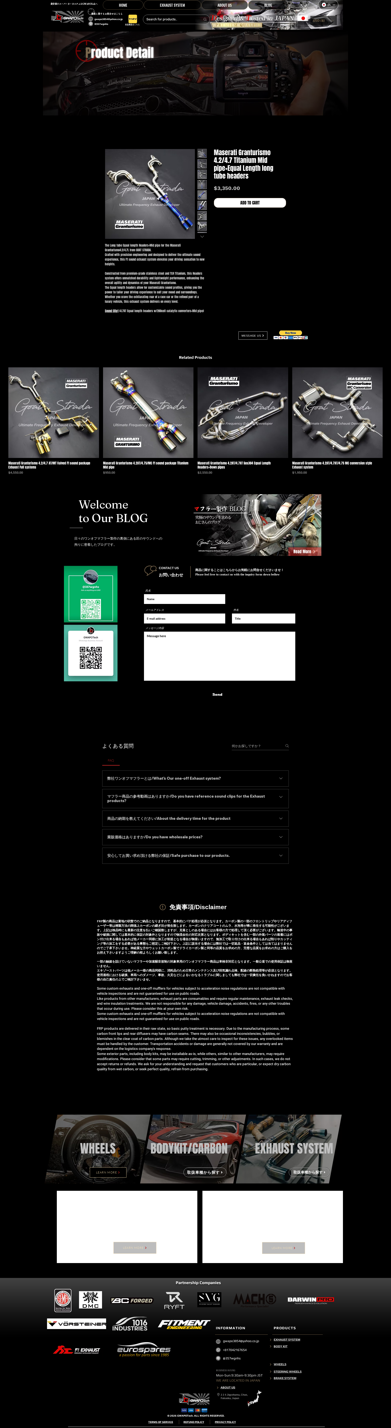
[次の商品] (388, 413)
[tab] (111, 761)
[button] (172, 5)
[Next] (271, 1384)
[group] (195, 422)
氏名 (148, 591)
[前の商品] (2, 413)
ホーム (110, 135)
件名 (236, 611)
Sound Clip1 (112, 312)
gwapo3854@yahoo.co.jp (108, 19)
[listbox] (323, 20)
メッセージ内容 (154, 629)
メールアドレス (154, 611)
